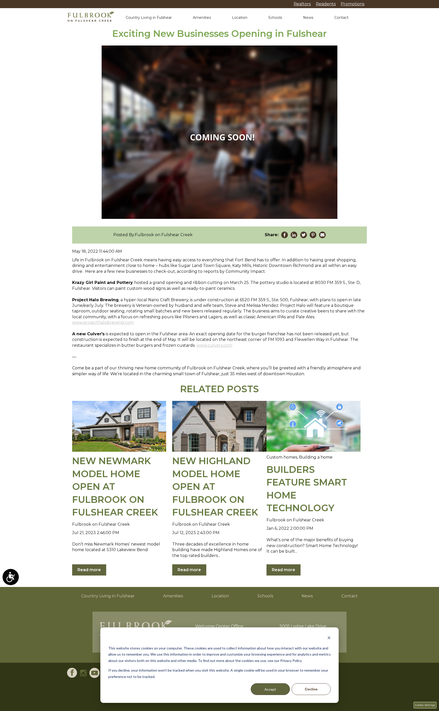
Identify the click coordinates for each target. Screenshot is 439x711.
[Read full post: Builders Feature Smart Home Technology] (313, 426)
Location (239, 17)
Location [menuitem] (220, 596)
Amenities (202, 17)
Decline (311, 689)
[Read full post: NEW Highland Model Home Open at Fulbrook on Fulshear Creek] (219, 426)
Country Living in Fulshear (149, 17)
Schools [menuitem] (265, 596)
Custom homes (281, 457)
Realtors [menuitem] (302, 4)
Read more (89, 569)
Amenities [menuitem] (173, 596)
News (308, 17)
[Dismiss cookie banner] (329, 638)
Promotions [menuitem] (352, 4)
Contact (341, 17)
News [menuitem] (307, 596)
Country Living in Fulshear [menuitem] (108, 596)
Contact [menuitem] (349, 596)
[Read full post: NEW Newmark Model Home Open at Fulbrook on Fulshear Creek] (119, 426)
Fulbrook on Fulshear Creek (164, 234)
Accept (270, 689)
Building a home (316, 457)
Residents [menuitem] (326, 4)
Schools (275, 17)
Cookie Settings (425, 705)
